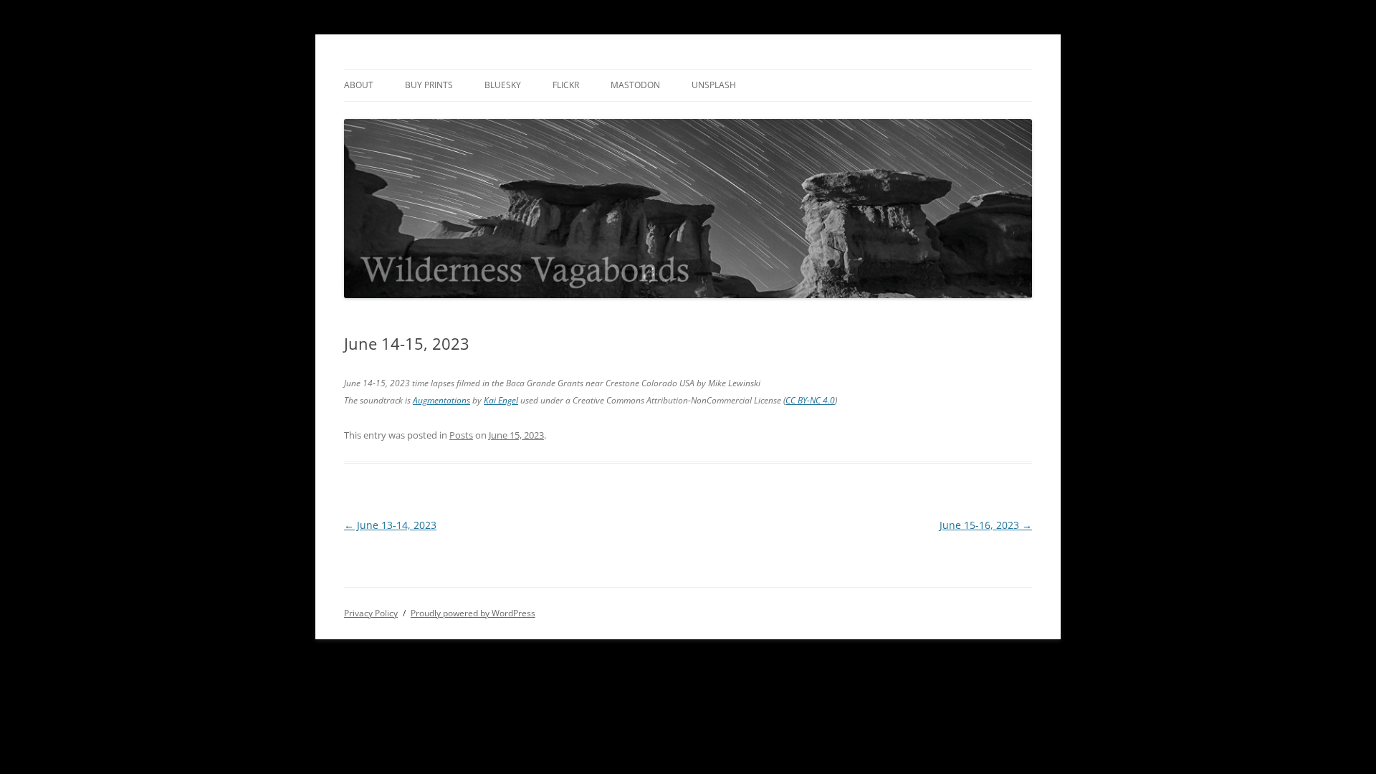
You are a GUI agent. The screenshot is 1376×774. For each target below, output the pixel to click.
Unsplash (714, 85)
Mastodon (635, 85)
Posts (461, 435)
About (358, 85)
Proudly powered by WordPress (473, 613)
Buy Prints (429, 85)
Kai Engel (501, 400)
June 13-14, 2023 (390, 525)
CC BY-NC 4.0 (810, 400)
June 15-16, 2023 (986, 525)
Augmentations (441, 400)
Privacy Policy (371, 613)
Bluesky (502, 85)
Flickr (566, 85)
